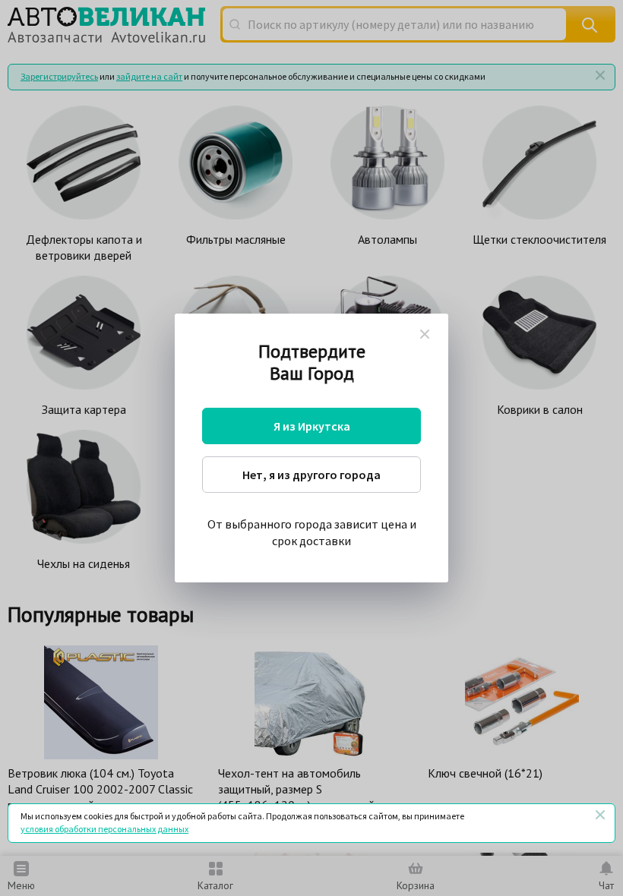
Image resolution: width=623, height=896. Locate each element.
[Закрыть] (600, 814)
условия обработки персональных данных (104, 828)
